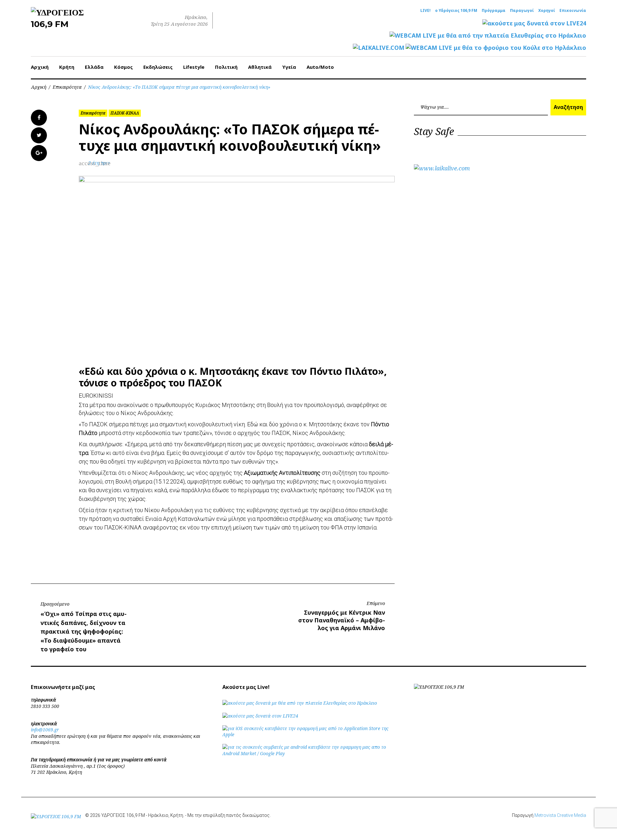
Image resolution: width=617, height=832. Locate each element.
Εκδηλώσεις (158, 67)
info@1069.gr (45, 730)
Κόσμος (123, 67)
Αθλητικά (260, 67)
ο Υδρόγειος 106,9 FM (456, 10)
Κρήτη (66, 67)
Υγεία (289, 67)
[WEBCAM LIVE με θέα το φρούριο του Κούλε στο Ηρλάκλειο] (496, 48)
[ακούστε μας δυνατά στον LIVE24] (534, 23)
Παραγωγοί (522, 10)
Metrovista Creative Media (560, 815)
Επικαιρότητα (67, 87)
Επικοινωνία (572, 10)
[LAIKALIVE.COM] (378, 48)
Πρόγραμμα (493, 10)
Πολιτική (226, 67)
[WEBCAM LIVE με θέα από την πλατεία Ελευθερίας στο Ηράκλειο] (487, 36)
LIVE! (425, 10)
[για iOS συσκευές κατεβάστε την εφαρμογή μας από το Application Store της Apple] (308, 734)
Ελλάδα (94, 67)
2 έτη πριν (99, 163)
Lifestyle (193, 67)
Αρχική (40, 67)
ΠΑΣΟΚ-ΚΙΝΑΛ (125, 113)
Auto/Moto (320, 67)
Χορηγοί (546, 10)
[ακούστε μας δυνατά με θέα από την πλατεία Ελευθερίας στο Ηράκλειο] (299, 703)
